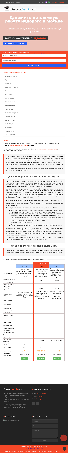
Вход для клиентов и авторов (12, 2)
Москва (41, 2)
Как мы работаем (36, 451)
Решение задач (9, 109)
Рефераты (8, 83)
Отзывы (50, 451)
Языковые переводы (11, 105)
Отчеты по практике (11, 91)
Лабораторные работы (12, 113)
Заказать (24, 358)
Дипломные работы (11, 76)
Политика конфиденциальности (34, 448)
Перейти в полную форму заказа (41, 53)
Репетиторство (9, 131)
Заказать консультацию (25, 378)
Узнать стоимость (34, 65)
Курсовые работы (10, 80)
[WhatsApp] (49, 2)
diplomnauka (39, 396)
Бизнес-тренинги (10, 135)
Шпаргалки (8, 127)
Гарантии (12, 451)
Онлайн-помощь (10, 116)
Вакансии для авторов (24, 451)
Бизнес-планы (9, 98)
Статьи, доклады (10, 120)
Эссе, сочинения (10, 102)
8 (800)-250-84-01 (58, 2)
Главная (6, 451)
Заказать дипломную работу (19, 145)
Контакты (57, 451)
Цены (44, 451)
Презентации (9, 124)
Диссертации (9, 94)
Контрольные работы (11, 87)
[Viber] (46, 2)
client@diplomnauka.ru (42, 399)
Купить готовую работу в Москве (47, 149)
